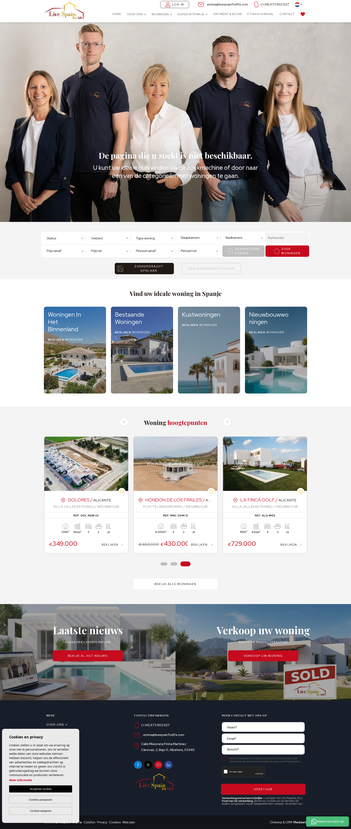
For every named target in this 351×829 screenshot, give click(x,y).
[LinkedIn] (168, 765)
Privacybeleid (293, 761)
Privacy (102, 822)
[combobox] (66, 237)
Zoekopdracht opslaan (148, 268)
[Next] (227, 421)
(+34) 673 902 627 (275, 4)
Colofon (89, 822)
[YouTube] (158, 765)
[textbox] (65, 238)
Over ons (135, 14)
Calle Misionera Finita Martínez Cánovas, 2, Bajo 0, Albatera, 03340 (168, 747)
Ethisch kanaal (260, 14)
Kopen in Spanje (191, 14)
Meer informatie (20, 780)
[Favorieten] (302, 14)
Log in (178, 4)
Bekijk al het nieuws (88, 656)
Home (116, 14)
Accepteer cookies (41, 789)
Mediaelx (300, 822)
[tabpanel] (86, 495)
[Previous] (123, 421)
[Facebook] (138, 765)
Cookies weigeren (40, 811)
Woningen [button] (160, 14)
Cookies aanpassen (40, 799)
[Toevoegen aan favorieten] (122, 492)
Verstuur (263, 789)
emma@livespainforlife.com (227, 4)
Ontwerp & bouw (227, 14)
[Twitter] (148, 765)
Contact (287, 14)
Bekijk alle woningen (176, 584)
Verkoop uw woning (263, 656)
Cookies (115, 822)
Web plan (128, 822)
